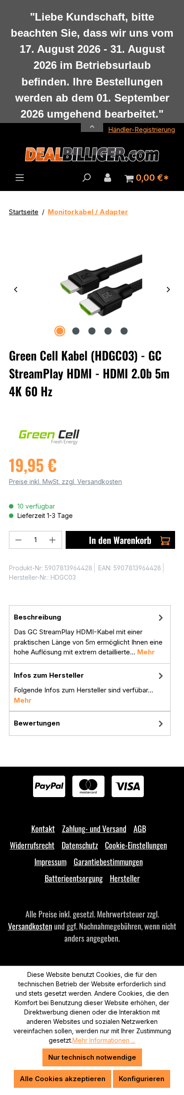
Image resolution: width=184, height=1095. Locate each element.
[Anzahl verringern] (18, 540)
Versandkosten (30, 926)
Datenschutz (80, 845)
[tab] (90, 634)
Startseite (23, 212)
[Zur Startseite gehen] (92, 154)
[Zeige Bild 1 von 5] (59, 331)
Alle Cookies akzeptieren (62, 1078)
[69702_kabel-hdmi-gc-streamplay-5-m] (92, 288)
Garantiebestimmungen (108, 861)
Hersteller (125, 878)
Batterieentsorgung (74, 878)
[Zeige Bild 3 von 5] (92, 331)
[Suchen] (86, 178)
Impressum (50, 861)
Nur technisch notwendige (92, 1057)
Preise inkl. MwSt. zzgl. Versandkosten (65, 481)
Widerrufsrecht (32, 845)
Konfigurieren (141, 1078)
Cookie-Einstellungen (136, 845)
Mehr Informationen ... (103, 1040)
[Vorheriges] (15, 288)
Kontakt (43, 828)
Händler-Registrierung (141, 129)
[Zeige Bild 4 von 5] (108, 331)
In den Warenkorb (120, 540)
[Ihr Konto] (107, 178)
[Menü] (19, 178)
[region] (92, 288)
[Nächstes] (168, 288)
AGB (140, 828)
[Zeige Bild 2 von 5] (75, 331)
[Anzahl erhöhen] (52, 540)
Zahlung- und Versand (94, 828)
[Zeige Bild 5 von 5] (124, 331)
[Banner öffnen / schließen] (92, 121)
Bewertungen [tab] (37, 723)
